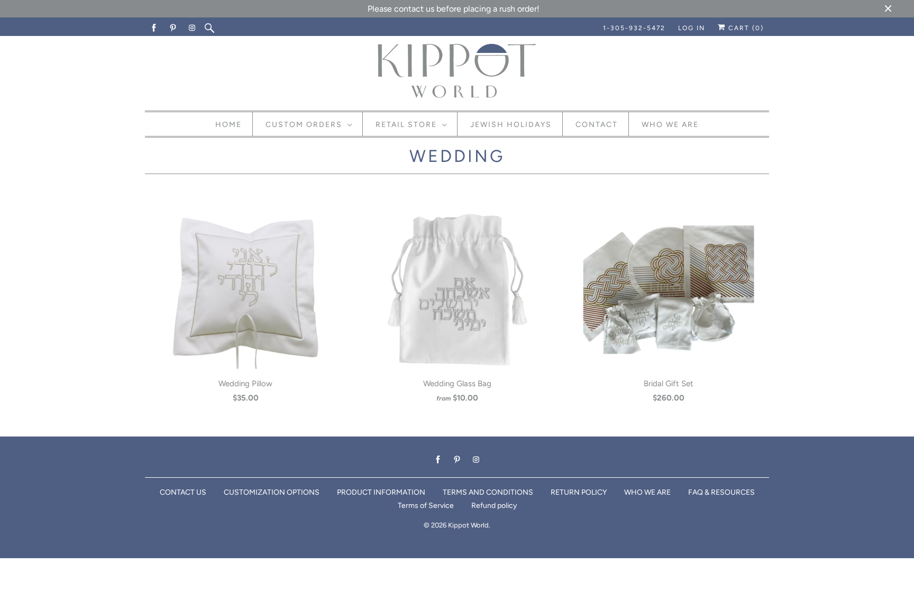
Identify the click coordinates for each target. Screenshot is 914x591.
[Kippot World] (457, 72)
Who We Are (670, 124)
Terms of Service (426, 505)
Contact (596, 124)
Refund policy (494, 505)
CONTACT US (183, 492)
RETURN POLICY (579, 492)
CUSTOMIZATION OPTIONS (271, 492)
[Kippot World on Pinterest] (173, 28)
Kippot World (468, 525)
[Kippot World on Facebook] (154, 28)
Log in (691, 28)
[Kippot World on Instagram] (192, 28)
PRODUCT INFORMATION (381, 492)
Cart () (745, 28)
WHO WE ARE (647, 492)
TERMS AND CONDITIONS (488, 492)
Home (228, 124)
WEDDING (457, 156)
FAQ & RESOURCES (721, 492)
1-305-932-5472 (634, 28)
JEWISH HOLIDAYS (511, 124)
